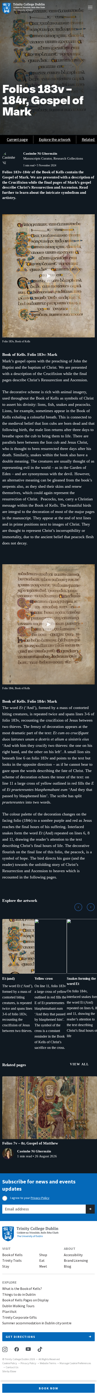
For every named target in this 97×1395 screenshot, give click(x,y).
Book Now (48, 1388)
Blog (67, 1266)
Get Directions (20, 1337)
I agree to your (29, 1198)
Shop (43, 1255)
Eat (42, 1260)
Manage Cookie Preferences (75, 1363)
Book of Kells (12, 1255)
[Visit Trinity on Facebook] (16, 1349)
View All (79, 1064)
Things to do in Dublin (18, 1294)
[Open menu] (90, 8)
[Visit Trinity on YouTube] (28, 1349)
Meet (43, 1266)
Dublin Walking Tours (18, 1306)
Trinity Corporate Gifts (19, 1317)
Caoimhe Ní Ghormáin (40, 153)
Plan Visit (9, 1311)
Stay (5, 1266)
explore (9, 1282)
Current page (17, 139)
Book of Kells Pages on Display (25, 1300)
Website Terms (48, 1363)
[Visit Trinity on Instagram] (4, 1349)
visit (6, 1248)
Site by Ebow (9, 1371)
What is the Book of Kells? (22, 1289)
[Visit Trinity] (23, 8)
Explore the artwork (55, 139)
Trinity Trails (12, 1260)
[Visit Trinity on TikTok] (40, 1349)
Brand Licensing (76, 1260)
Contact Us (12, 1367)
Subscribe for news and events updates (39, 1185)
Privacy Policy (40, 1198)
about (69, 1248)
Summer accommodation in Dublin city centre (37, 1323)
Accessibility (73, 1255)
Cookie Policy (9, 1363)
